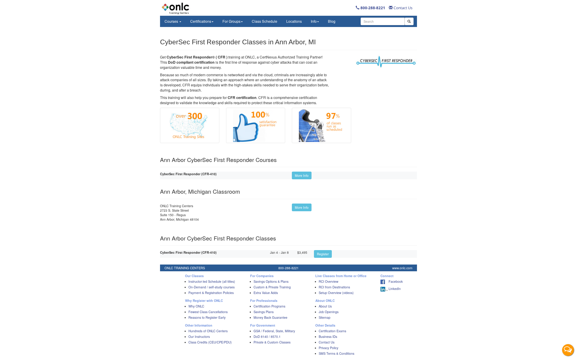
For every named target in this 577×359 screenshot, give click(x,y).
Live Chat (568, 350)
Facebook (394, 281)
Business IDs (328, 336)
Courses (172, 21)
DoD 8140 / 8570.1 (267, 336)
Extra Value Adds (266, 292)
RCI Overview (328, 281)
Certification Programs (269, 306)
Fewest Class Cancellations (208, 312)
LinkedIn (394, 288)
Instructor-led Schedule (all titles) (211, 281)
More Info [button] (302, 175)
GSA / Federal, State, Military (274, 331)
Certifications (200, 21)
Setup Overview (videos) (336, 292)
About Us (325, 306)
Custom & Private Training (272, 287)
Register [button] (323, 254)
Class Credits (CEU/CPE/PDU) (210, 342)
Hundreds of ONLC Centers (208, 331)
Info (314, 21)
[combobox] (383, 21)
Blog (331, 21)
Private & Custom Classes (272, 342)
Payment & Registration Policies (211, 292)
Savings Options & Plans (271, 281)
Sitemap (324, 317)
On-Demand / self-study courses (211, 287)
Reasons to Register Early (207, 317)
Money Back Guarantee (270, 317)
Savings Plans (264, 312)
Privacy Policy (328, 348)
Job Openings (329, 312)
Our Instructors (199, 336)
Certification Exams (332, 331)
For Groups (231, 21)
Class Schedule (264, 21)
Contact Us (402, 7)
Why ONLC (196, 306)
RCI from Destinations (334, 287)
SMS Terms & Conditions (336, 353)
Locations (294, 21)
